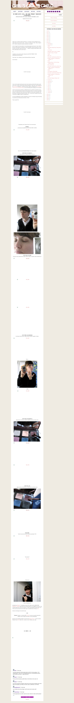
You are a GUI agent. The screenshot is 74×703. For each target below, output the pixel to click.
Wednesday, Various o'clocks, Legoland (54, 51)
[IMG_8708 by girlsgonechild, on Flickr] (27, 499)
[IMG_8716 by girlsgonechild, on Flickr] (27, 545)
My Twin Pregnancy (54, 20)
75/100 (49, 54)
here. (38, 608)
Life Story (20, 11)
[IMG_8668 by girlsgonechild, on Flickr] (27, 139)
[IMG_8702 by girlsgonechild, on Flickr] (27, 453)
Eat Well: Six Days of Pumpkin (52, 52)
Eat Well (39, 11)
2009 (48, 94)
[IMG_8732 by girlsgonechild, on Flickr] (27, 30)
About (14, 11)
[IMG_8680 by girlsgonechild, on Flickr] (27, 243)
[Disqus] (27, 653)
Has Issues (26, 11)
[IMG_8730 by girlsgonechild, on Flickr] (27, 166)
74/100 (49, 60)
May (48, 86)
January (49, 92)
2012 (48, 39)
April (48, 88)
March (49, 89)
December (49, 43)
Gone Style (54, 23)
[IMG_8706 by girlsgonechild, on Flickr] (27, 474)
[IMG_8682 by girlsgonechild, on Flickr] (27, 320)
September (49, 81)
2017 (48, 32)
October (49, 79)
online (19, 619)
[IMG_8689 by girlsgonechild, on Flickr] (27, 374)
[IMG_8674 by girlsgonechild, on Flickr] (27, 190)
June (49, 85)
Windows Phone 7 (32, 618)
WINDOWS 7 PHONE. (15, 606)
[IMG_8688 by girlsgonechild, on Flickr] (27, 403)
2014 (48, 36)
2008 (48, 95)
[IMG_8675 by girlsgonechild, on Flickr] (27, 218)
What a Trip (49, 55)
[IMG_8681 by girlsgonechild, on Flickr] (27, 292)
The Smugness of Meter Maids (52, 71)
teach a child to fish (51, 64)
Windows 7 (19, 605)
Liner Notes (54, 26)
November (49, 44)
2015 (48, 35)
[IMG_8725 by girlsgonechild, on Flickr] (27, 568)
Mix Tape (33, 11)
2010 (48, 42)
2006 (48, 98)
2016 (48, 33)
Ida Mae (28, 615)
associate (15, 86)
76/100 (49, 46)
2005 (48, 99)
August (49, 82)
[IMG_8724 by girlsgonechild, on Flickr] (27, 591)
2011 (48, 40)
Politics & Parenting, (54, 17)
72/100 (49, 76)
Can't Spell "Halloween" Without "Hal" (53, 78)
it (23, 619)
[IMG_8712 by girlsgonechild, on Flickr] (27, 520)
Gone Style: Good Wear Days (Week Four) (54, 66)
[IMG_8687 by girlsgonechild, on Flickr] (27, 348)
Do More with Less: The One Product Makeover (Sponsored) (27, 15)
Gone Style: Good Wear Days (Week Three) (54, 72)
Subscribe (27, 699)
